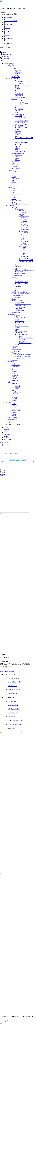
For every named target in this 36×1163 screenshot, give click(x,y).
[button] (3, 52)
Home (2, 444)
